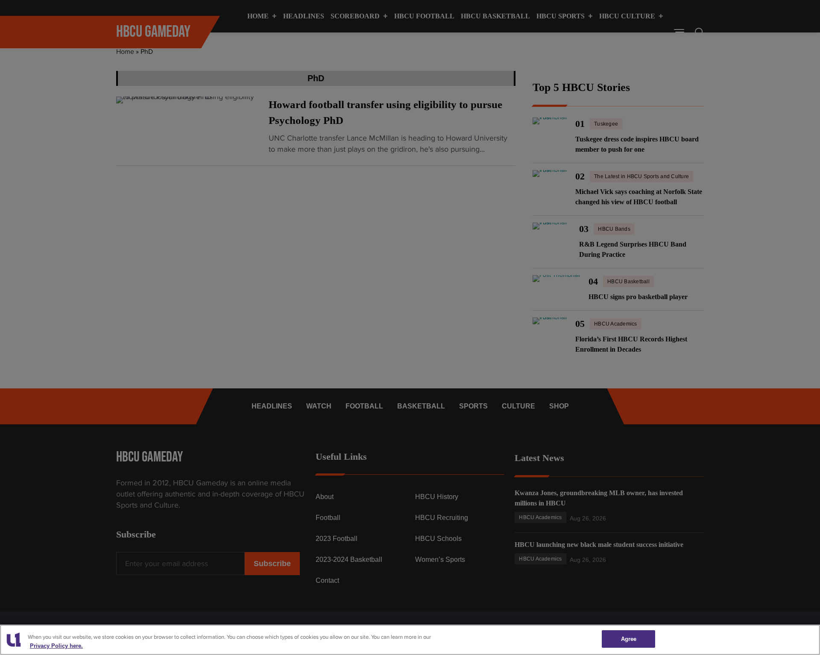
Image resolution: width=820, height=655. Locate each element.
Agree (629, 639)
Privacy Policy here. (56, 646)
